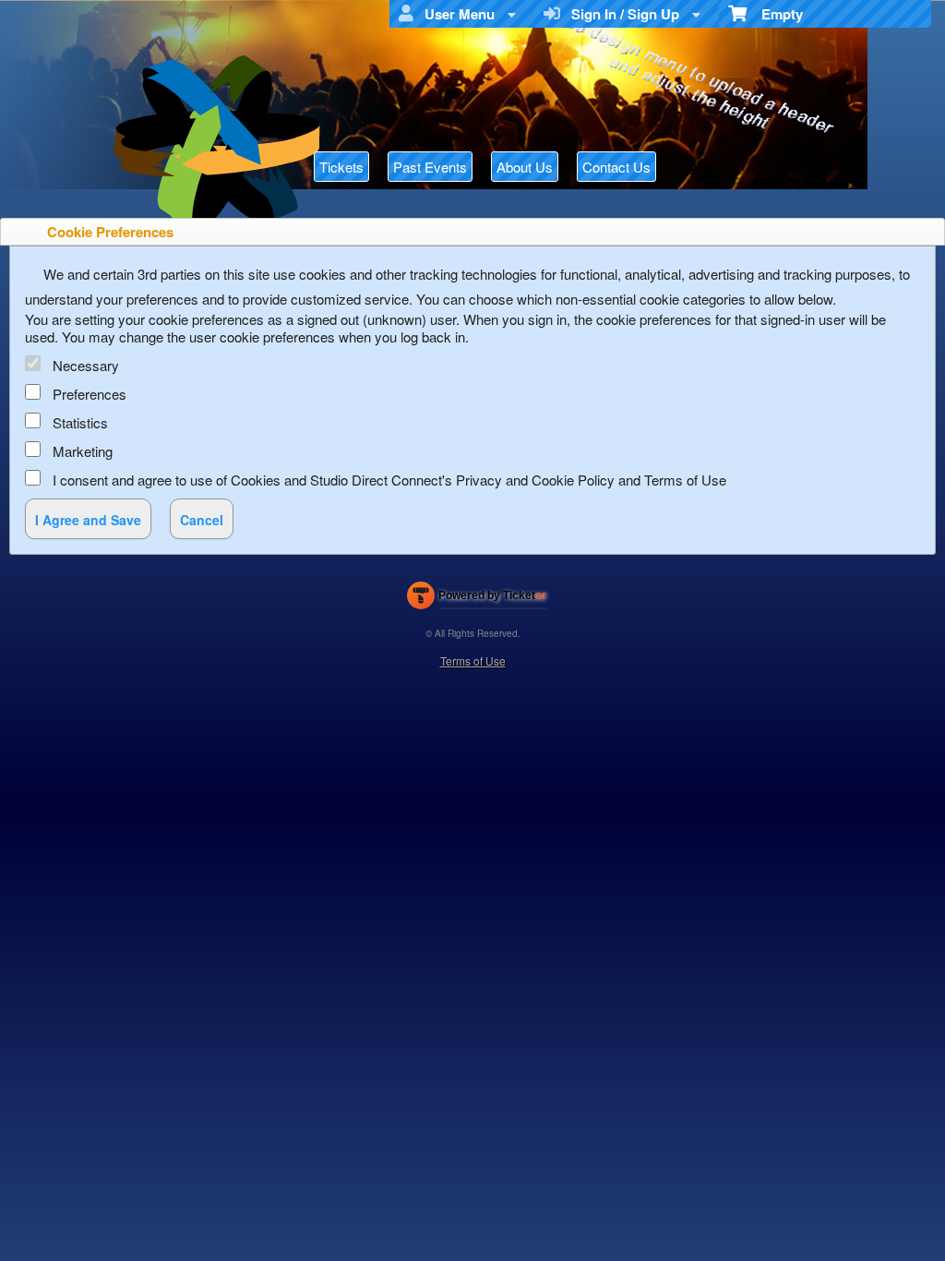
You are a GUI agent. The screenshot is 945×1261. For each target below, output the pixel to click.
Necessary (86, 365)
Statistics (80, 422)
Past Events (430, 166)
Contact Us (616, 166)
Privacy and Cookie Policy (535, 479)
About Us (524, 166)
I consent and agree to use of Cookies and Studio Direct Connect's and (389, 479)
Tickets (341, 166)
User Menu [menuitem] (455, 14)
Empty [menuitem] (775, 14)
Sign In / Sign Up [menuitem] (621, 14)
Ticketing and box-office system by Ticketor (476, 599)
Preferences (89, 393)
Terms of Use (685, 479)
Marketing (83, 451)
